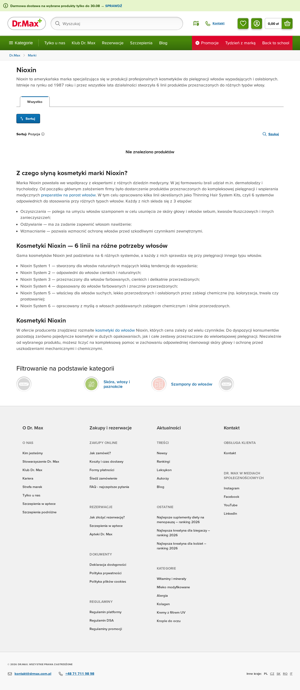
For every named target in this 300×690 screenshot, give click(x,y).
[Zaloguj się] (256, 23)
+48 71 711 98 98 (79, 673)
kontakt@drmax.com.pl (33, 673)
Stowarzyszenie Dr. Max (40, 461)
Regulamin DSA (102, 620)
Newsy (162, 453)
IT (291, 673)
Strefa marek (32, 487)
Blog (163, 42)
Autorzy (163, 478)
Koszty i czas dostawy (106, 461)
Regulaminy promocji (106, 629)
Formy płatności (102, 470)
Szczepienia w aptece (39, 504)
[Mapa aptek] (196, 23)
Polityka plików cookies (108, 581)
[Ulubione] (243, 23)
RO (285, 673)
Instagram (231, 488)
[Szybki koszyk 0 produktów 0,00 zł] (287, 23)
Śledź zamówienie (103, 478)
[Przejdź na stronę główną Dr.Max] (27, 23)
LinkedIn (230, 513)
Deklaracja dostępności (108, 564)
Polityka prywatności (105, 573)
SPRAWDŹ (113, 6)
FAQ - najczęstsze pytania (109, 487)
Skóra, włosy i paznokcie (117, 384)
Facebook (231, 497)
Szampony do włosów (191, 384)
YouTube (230, 505)
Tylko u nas (54, 42)
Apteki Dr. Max (101, 534)
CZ (272, 673)
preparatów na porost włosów (68, 194)
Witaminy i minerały (171, 579)
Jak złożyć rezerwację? (107, 517)
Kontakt (230, 453)
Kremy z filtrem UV (171, 612)
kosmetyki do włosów (115, 330)
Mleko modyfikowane (173, 587)
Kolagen (163, 604)
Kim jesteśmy (32, 453)
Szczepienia (141, 42)
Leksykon (164, 470)
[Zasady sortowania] (44, 134)
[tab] (35, 101)
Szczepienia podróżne (39, 512)
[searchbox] (117, 23)
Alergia (162, 595)
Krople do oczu (168, 621)
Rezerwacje (113, 42)
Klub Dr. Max (83, 42)
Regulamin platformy (105, 612)
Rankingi (163, 461)
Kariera (27, 478)
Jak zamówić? (100, 453)
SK (279, 673)
